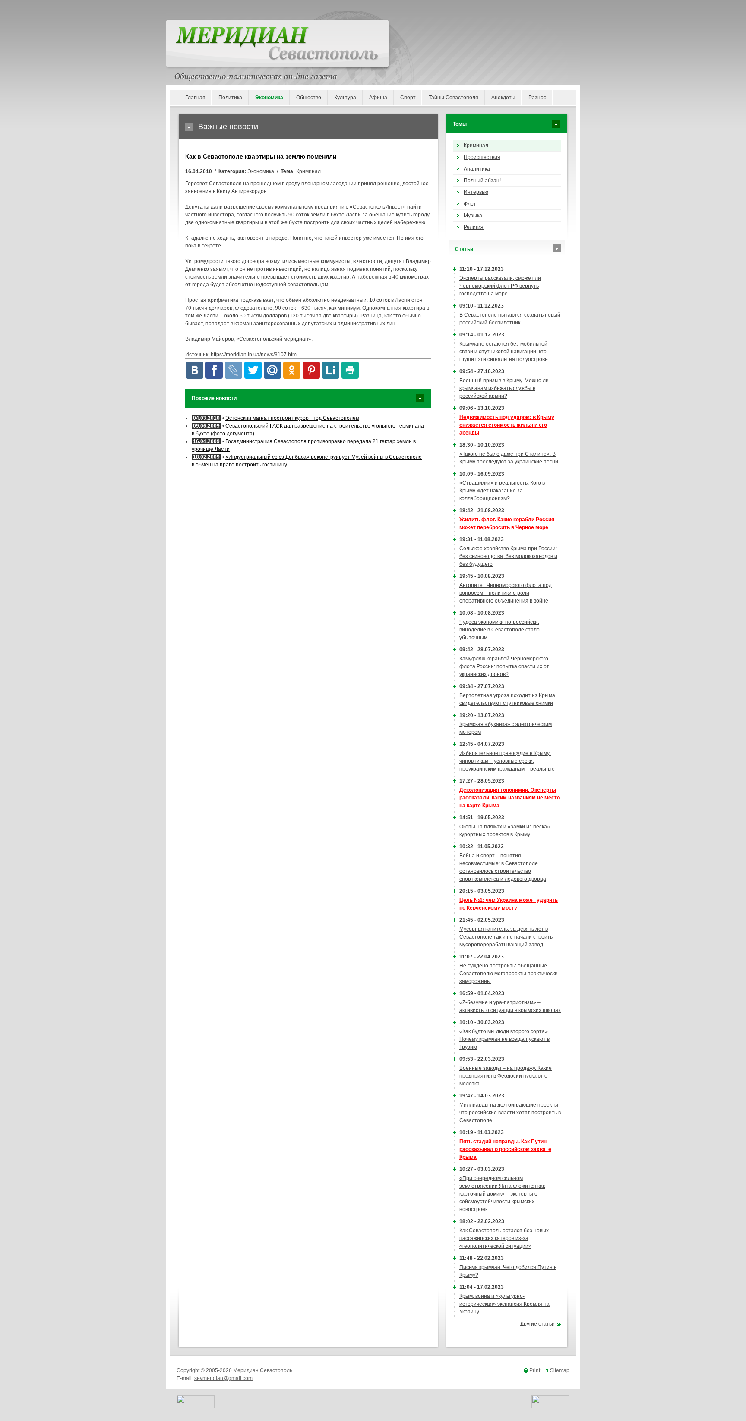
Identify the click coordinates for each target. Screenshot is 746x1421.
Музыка (473, 216)
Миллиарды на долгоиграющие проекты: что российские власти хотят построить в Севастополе (510, 1112)
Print (534, 1370)
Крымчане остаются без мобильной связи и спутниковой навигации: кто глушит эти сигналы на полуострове (503, 351)
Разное (537, 98)
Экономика (269, 98)
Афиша (378, 98)
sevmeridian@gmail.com (223, 1378)
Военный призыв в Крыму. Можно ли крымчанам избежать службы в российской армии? (504, 388)
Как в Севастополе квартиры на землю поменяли (261, 156)
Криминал (476, 146)
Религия (474, 227)
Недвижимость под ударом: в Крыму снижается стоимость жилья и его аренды (506, 425)
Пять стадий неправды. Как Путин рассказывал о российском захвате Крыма (505, 1149)
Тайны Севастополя (453, 98)
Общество (308, 98)
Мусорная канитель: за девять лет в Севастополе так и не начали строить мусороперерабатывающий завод (506, 937)
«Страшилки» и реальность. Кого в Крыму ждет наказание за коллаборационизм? (502, 490)
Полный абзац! (482, 181)
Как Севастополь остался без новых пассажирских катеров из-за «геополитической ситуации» (504, 1238)
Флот (470, 204)
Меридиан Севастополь (262, 1370)
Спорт (408, 98)
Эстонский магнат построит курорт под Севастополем (292, 418)
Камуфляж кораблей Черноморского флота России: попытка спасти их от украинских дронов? (504, 666)
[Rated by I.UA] (196, 1406)
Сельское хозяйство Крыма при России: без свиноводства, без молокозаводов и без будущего (508, 556)
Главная (195, 98)
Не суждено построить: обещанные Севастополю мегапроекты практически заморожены (508, 973)
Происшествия (482, 157)
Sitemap (559, 1370)
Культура (345, 98)
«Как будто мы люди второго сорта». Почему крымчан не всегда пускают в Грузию (504, 1039)
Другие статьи (537, 1324)
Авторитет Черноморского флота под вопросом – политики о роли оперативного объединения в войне (505, 593)
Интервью (476, 192)
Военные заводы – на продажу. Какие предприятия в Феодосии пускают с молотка (505, 1076)
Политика (230, 98)
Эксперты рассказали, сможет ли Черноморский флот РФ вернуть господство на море (500, 286)
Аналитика (477, 169)
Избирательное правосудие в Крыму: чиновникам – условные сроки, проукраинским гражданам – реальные (507, 761)
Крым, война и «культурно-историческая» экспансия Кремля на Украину (504, 1304)
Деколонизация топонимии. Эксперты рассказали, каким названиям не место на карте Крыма (509, 798)
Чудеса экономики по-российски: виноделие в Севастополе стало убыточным (499, 630)
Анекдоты (503, 98)
